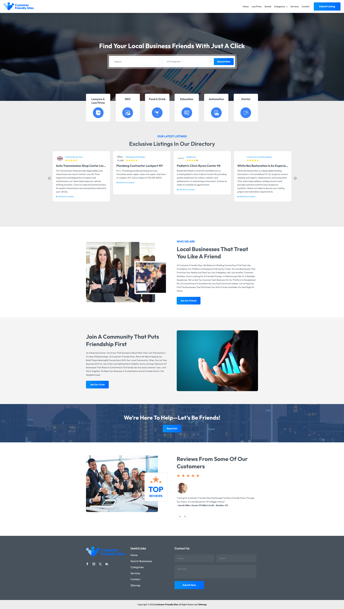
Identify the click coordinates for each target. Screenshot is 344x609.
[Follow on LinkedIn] (106, 564)
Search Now (223, 61)
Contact (305, 6)
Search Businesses (141, 561)
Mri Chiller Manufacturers (194, 166)
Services (295, 6)
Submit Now (189, 585)
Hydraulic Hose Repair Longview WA (261, 166)
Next (295, 178)
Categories (279, 6)
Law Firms (257, 6)
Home (246, 6)
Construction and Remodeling (138, 157)
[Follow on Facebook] (87, 564)
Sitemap (135, 585)
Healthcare (70, 157)
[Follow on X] (100, 564)
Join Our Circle (97, 384)
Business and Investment (196, 157)
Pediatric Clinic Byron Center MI (77, 166)
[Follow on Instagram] (93, 564)
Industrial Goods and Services (259, 157)
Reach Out (172, 428)
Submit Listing (327, 6)
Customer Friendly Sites (166, 604)
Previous (49, 178)
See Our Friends (188, 300)
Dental (268, 6)
